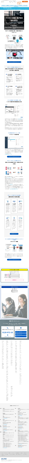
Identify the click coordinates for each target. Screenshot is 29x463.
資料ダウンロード (16, 5)
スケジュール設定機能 (7, 379)
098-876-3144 (20, 447)
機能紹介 (8, 5)
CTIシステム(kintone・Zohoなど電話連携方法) (7, 367)
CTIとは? (3, 343)
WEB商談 (2, 454)
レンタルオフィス (20, 361)
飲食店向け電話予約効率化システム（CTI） (16, 368)
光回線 (11, 342)
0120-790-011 (5, 427)
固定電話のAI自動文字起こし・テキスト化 (7, 351)
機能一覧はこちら (14, 233)
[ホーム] (2, 1)
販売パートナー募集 (20, 382)
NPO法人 (20, 350)
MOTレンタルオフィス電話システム (16, 346)
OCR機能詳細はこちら (8, 154)
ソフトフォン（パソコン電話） (7, 361)
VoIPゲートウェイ (12, 365)
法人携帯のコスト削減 (16, 360)
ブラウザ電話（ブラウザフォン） (7, 364)
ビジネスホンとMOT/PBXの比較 (3, 349)
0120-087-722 (20, 425)
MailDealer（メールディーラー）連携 (7, 387)
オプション (12, 5)
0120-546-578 (20, 444)
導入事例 (20, 5)
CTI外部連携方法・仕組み (7, 372)
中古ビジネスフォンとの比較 (3, 359)
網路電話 (3, 367)
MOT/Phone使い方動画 (7, 343)
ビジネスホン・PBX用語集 (11, 454)
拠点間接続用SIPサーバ (11, 363)
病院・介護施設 (20, 368)
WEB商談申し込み (20, 375)
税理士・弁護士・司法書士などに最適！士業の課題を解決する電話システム (16, 364)
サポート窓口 (25, 5)
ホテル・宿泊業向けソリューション (16, 372)
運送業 (20, 348)
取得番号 (6, 275)
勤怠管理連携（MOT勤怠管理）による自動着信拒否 (7, 399)
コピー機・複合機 (11, 346)
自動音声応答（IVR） (7, 349)
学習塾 (20, 366)
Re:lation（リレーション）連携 (7, 391)
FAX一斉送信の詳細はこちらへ (14, 188)
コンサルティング (20, 362)
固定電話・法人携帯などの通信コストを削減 (16, 357)
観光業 (20, 346)
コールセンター (20, 371)
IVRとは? (3, 344)
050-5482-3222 (5, 418)
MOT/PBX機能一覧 (3, 353)
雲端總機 (3, 366)
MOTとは (4, 5)
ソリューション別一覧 (16, 343)
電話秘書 (3, 368)
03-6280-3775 (5, 447)
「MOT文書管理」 (20, 118)
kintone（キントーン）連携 (7, 384)
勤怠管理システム (11, 347)
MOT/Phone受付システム (12, 361)
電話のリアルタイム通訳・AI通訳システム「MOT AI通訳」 (7, 357)
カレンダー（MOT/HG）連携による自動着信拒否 (7, 395)
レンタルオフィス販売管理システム (16, 348)
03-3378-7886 (20, 415)
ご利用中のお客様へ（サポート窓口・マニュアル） (11, 389)
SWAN (20, 347)
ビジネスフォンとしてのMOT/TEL (3, 346)
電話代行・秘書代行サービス (11, 357)
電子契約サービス (3, 455)
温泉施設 (20, 352)
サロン (20, 349)
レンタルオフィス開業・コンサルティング (16, 351)
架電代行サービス (11, 354)
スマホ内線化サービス (7, 345)
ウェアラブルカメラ (11, 351)
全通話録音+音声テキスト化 (7, 375)
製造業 (20, 357)
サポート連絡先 (6, 454)
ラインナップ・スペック (3, 355)
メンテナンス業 (20, 364)
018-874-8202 (5, 424)
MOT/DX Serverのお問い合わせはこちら (14, 156)
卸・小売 (20, 365)
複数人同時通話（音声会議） (7, 381)
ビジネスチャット (9, 177)
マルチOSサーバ (12, 359)
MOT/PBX (11, 184)
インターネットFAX (7, 347)
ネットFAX (6, 277)
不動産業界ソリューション (16, 354)
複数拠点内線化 (7, 377)
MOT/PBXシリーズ (13, 44)
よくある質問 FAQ (3, 357)
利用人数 (6, 274)
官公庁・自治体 (20, 345)
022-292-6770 (5, 430)
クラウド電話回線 (11, 344)
